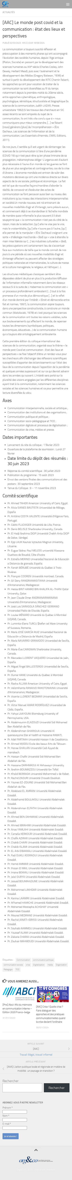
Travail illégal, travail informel (36, 1054)
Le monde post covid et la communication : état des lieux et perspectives (34, 29)
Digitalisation (38, 965)
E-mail (7, 1123)
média (50, 965)
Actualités (9, 12)
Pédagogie (8, 969)
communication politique (43, 960)
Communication (23, 960)
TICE (17, 969)
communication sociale (13, 965)
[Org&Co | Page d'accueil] (6, 4)
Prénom (8, 1107)
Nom (6, 1115)
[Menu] (68, 4)
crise (28, 965)
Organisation (61, 965)
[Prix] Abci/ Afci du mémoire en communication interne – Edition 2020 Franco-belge (17, 1008)
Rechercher (11, 1081)
